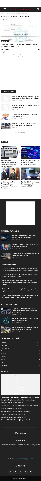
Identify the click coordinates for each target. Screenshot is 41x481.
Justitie (3, 179)
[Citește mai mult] (24, 420)
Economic (4, 345)
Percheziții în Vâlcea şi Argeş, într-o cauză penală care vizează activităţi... (30, 184)
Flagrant (3, 357)
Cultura (3, 351)
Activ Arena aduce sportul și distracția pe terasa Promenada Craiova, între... (30, 162)
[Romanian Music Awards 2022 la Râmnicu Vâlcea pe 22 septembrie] (5, 320)
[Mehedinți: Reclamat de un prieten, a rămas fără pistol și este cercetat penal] (5, 107)
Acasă (2, 14)
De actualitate (25, 158)
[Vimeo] (20, 472)
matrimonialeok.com (8, 280)
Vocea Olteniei (5, 49)
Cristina (4, 289)
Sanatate (3, 354)
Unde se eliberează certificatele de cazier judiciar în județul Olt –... (19, 45)
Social (3, 359)
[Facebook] (10, 472)
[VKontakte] (26, 472)
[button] (38, 9)
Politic (3, 362)
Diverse (23, 179)
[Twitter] (15, 472)
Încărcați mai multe (20, 132)
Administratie (5, 41)
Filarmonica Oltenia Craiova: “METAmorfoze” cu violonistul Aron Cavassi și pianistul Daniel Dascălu (19, 282)
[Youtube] (31, 472)
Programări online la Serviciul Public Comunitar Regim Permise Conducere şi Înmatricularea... (24, 310)
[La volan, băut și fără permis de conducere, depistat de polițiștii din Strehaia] (5, 116)
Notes (3, 295)
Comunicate (4, 365)
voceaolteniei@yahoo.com (25, 459)
